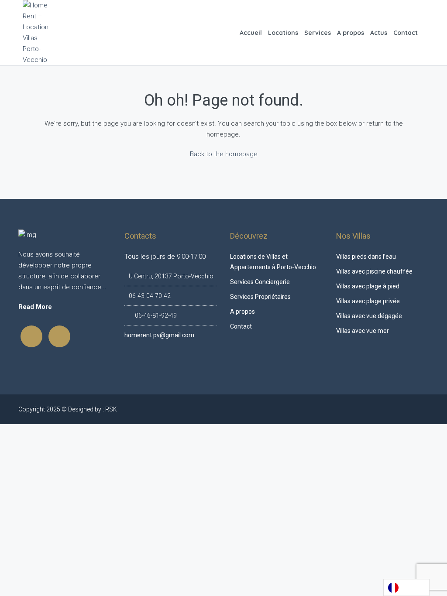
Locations (283, 33)
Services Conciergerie (260, 281)
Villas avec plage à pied (367, 286)
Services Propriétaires (260, 296)
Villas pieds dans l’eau (366, 256)
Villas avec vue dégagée (369, 315)
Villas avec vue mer (362, 330)
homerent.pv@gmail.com (159, 335)
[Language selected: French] (406, 587)
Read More (35, 307)
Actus (378, 33)
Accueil (251, 33)
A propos (350, 33)
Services (317, 33)
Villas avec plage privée (368, 301)
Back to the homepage (224, 154)
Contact (405, 33)
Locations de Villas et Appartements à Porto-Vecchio (273, 262)
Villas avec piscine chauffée (374, 271)
